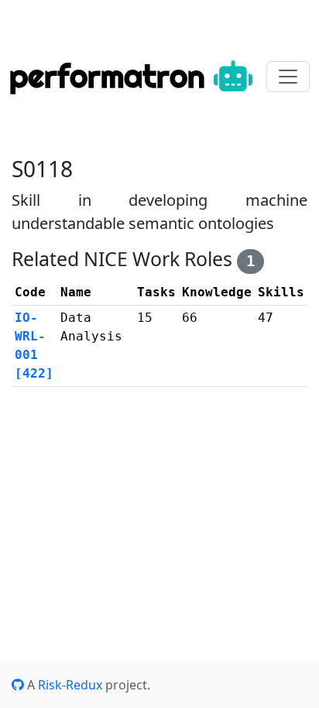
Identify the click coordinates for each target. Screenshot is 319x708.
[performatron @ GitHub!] (18, 684)
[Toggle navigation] (288, 76)
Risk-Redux (70, 684)
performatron (111, 76)
